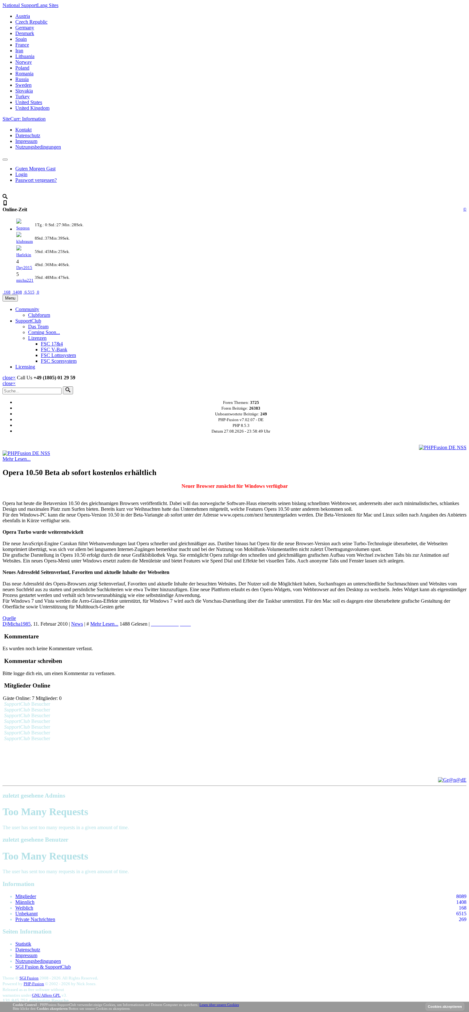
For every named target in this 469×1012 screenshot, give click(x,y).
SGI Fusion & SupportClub (43, 967)
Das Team (38, 326)
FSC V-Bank (54, 349)
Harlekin (23, 254)
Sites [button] (30, 5)
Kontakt (23, 129)
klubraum (24, 241)
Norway (23, 62)
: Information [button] (24, 119)
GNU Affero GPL (46, 995)
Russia (22, 79)
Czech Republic (31, 22)
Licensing (25, 366)
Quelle (9, 618)
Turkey (22, 96)
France (22, 45)
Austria (22, 16)
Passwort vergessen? (36, 180)
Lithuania (24, 56)
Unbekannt (26, 913)
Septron (23, 228)
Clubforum (39, 315)
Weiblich (24, 908)
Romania (24, 73)
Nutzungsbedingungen (38, 147)
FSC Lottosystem (58, 355)
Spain (21, 39)
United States (28, 102)
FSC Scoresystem (59, 361)
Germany (24, 27)
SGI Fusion (29, 978)
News (77, 624)
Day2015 (24, 267)
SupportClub (28, 321)
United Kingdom (32, 108)
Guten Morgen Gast (35, 168)
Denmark (24, 33)
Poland (22, 68)
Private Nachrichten (35, 919)
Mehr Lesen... (17, 459)
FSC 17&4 (52, 343)
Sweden (23, 85)
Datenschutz (27, 135)
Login (21, 174)
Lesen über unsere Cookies (219, 1005)
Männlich (24, 902)
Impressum (26, 141)
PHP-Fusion (34, 983)
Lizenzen (37, 338)
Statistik (23, 944)
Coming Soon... (44, 332)
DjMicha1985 (17, 624)
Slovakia (24, 90)
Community (27, 309)
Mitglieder (25, 896)
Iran (19, 50)
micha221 (25, 280)
